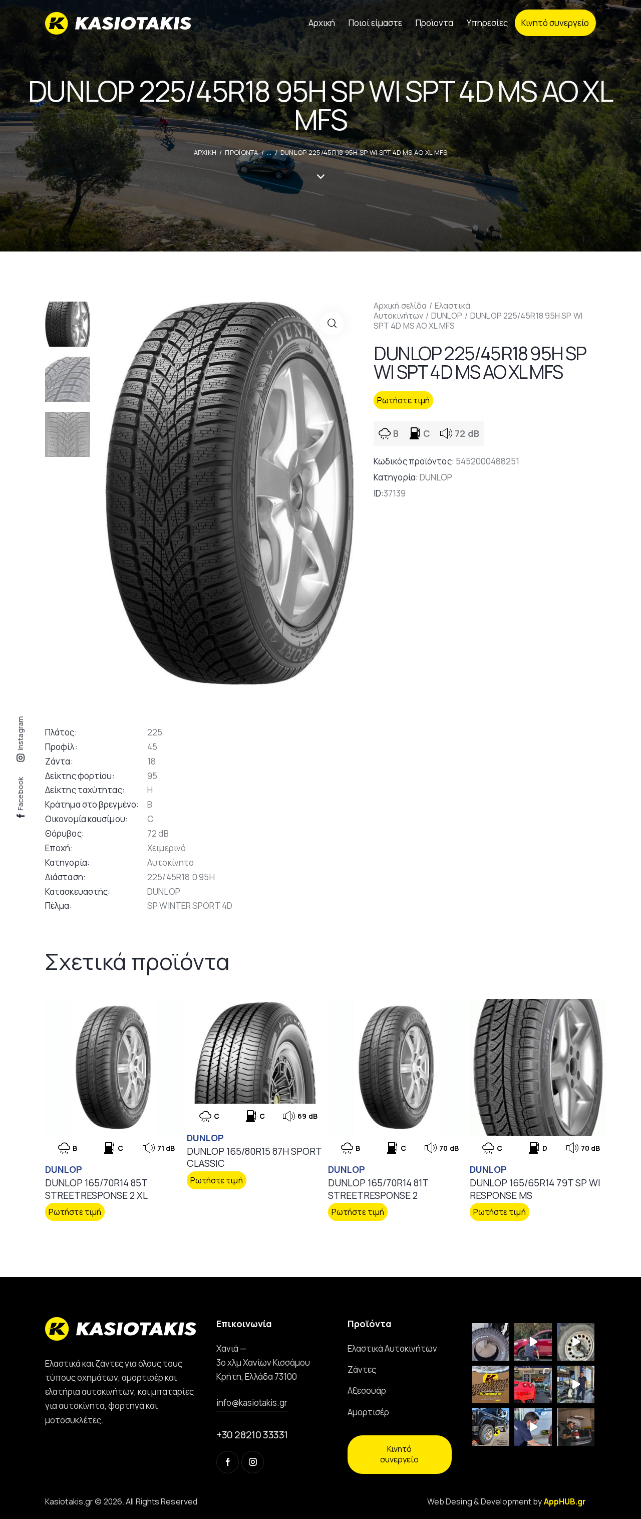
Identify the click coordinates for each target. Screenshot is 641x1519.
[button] (332, 323)
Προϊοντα (241, 152)
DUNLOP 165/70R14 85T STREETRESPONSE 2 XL (96, 1189)
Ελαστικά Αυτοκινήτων (422, 310)
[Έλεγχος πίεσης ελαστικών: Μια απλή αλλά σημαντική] (575, 1427)
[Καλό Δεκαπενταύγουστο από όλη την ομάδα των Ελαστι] (490, 1384)
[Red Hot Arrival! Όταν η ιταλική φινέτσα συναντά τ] (533, 1384)
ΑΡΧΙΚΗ (205, 152)
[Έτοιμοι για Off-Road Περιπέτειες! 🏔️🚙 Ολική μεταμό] (490, 1427)
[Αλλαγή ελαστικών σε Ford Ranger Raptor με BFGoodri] (490, 1342)
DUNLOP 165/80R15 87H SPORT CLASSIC (254, 1157)
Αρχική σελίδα (400, 305)
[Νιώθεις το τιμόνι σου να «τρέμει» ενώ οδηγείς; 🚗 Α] (575, 1342)
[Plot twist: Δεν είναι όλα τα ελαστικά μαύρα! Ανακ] (575, 1384)
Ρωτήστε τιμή (403, 400)
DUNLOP (447, 315)
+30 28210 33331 (252, 1434)
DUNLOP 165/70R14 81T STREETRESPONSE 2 (378, 1189)
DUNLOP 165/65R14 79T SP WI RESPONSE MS (535, 1189)
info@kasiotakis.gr (251, 1402)
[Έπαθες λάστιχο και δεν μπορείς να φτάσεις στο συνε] (533, 1342)
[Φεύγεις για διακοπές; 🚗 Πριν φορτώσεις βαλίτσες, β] (533, 1427)
